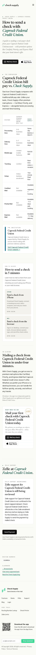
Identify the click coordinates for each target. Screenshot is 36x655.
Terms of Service (12, 649)
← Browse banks (7, 569)
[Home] (11, 5)
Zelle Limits (5, 614)
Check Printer (24, 610)
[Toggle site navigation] (33, 5)
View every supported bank (10, 571)
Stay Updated (28, 641)
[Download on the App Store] (26, 62)
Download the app (21, 624)
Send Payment (9, 532)
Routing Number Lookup (9, 610)
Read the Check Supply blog (11, 574)
